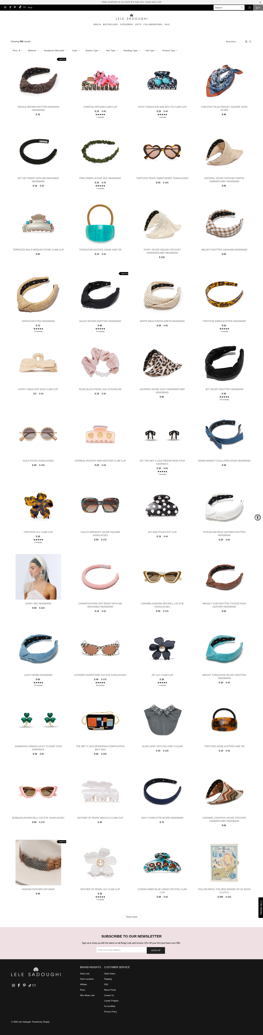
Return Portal (110, 990)
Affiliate (83, 984)
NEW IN (97, 24)
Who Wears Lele (87, 995)
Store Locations (87, 979)
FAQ (106, 984)
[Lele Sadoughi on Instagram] (5, 8)
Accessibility (109, 1006)
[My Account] (249, 8)
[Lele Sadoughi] (131, 16)
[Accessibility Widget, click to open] (258, 517)
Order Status (109, 973)
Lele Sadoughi (24, 1022)
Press (82, 990)
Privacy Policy (110, 1012)
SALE (167, 24)
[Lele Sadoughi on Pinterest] (14, 8)
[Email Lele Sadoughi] (24, 8)
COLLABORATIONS (153, 24)
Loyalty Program (111, 1001)
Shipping (108, 979)
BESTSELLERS (110, 24)
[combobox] (229, 7)
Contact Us (109, 995)
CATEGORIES (126, 24)
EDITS (138, 24)
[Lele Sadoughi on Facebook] (10, 8)
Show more (131, 916)
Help (30, 8)
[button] (246, 41)
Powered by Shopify (41, 1022)
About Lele (84, 973)
